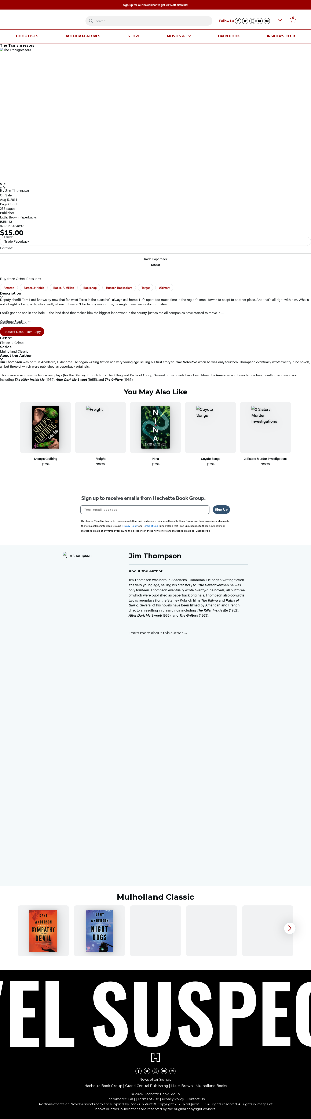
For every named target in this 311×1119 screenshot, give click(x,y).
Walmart (164, 287)
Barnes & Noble (33, 287)
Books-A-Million (63, 287)
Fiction (5, 342)
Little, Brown (182, 1086)
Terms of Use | (150, 1099)
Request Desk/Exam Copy (22, 331)
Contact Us (196, 1099)
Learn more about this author (156, 633)
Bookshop (90, 287)
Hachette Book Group (103, 1086)
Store (134, 36)
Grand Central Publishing (146, 1086)
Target (146, 287)
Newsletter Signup (155, 1079)
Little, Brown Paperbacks (18, 217)
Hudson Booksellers (119, 287)
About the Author (16, 356)
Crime (18, 342)
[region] (155, 930)
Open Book (229, 36)
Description (10, 293)
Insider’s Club (281, 36)
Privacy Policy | (174, 1099)
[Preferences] (280, 20)
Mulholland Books (211, 1086)
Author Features (83, 36)
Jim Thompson (17, 191)
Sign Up (221, 509)
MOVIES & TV (179, 36)
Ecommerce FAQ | (122, 1099)
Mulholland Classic (14, 351)
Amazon (9, 287)
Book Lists (27, 36)
